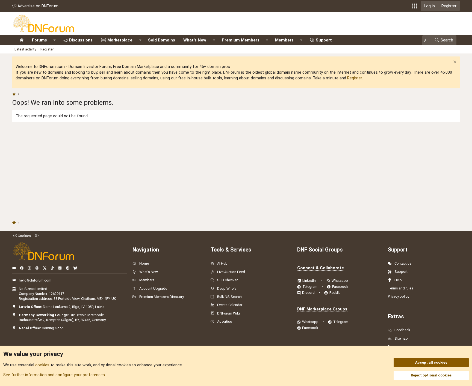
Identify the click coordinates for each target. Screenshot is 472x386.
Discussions (81, 40)
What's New (194, 40)
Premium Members (240, 40)
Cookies (24, 236)
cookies (42, 365)
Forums (39, 40)
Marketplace (119, 40)
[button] (415, 6)
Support (324, 40)
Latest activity (25, 49)
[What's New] (426, 40)
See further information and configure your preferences (54, 374)
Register (47, 49)
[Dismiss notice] (454, 62)
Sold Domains (161, 40)
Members (284, 40)
